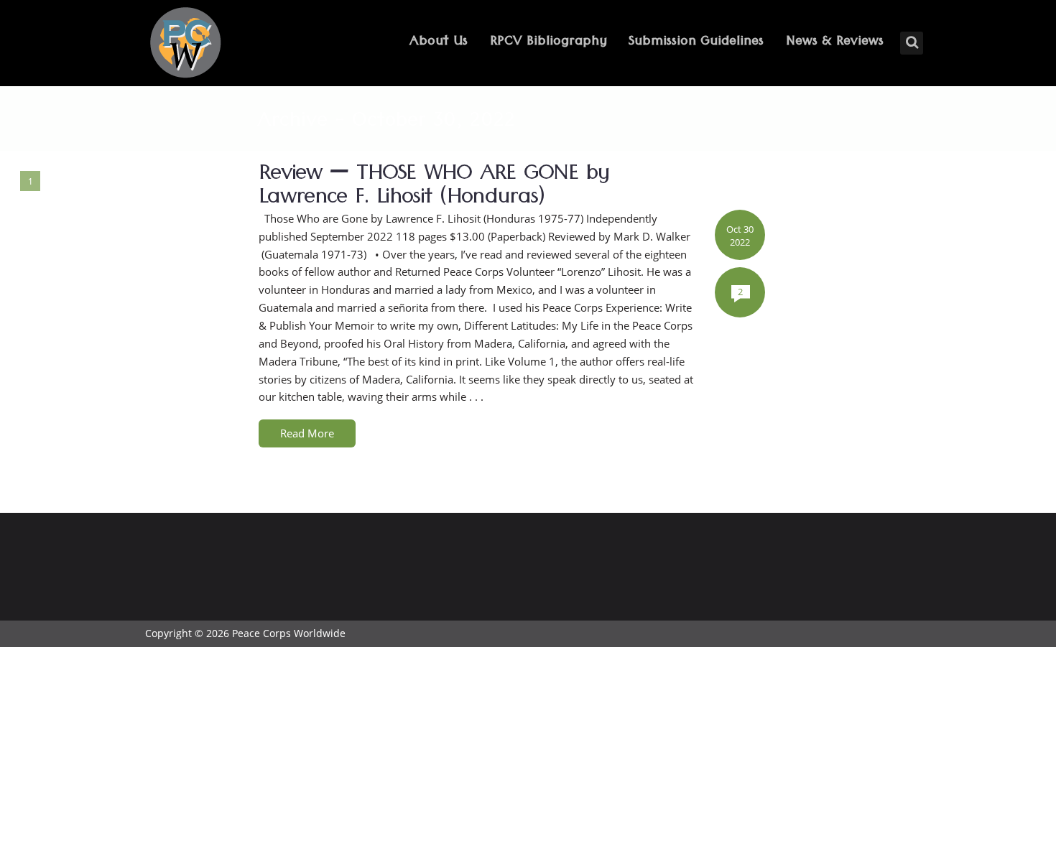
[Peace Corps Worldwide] (185, 44)
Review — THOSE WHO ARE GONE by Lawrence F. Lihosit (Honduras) (434, 188)
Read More (307, 433)
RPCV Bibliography (548, 43)
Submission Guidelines (696, 43)
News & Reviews (835, 43)
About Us (438, 43)
